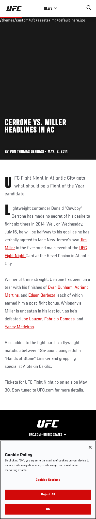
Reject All (48, 494)
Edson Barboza (41, 295)
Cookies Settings (48, 480)
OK (48, 509)
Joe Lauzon (32, 319)
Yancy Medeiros (19, 327)
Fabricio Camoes (59, 319)
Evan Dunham (60, 287)
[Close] (90, 447)
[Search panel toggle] (89, 7)
